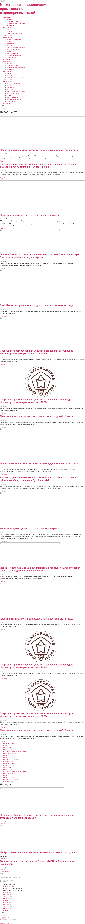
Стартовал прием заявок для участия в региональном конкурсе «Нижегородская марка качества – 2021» (36, 352)
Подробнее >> (5, 824)
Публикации (7, 59)
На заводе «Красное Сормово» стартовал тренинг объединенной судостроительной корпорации (37, 816)
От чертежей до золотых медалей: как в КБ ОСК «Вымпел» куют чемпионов (37, 862)
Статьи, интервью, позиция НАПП (18, 47)
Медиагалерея (11, 57)
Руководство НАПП (13, 21)
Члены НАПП (7, 35)
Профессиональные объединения (18, 23)
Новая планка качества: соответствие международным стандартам (39, 150)
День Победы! (11, 43)
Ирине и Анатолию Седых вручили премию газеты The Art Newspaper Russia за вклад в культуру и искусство (40, 256)
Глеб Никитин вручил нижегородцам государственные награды (37, 305)
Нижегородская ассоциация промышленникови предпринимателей (23, 9)
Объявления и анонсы (14, 55)
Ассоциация (7, 17)
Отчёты (9, 31)
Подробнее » (4, 161)
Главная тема (11, 51)
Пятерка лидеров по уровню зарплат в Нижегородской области (36, 416)
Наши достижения (13, 53)
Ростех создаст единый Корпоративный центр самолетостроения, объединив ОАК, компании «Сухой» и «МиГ (38, 165)
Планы (9, 29)
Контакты (6, 900)
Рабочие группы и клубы (15, 33)
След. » (7, 872)
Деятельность (8, 27)
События (10, 41)
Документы (10, 25)
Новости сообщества (14, 39)
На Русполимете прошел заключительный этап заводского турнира (39, 852)
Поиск (2, 105)
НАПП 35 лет (11, 45)
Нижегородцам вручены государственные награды (29, 215)
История (9, 19)
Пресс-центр (7, 37)
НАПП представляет (13, 49)
